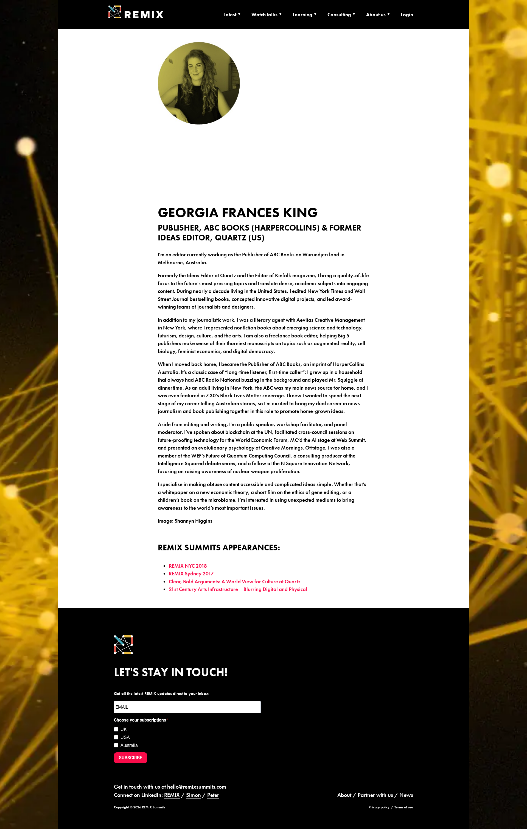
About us (376, 14)
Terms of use (403, 807)
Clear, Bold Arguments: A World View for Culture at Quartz (235, 581)
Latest (229, 14)
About (344, 794)
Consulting (339, 14)
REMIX (172, 794)
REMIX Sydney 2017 (191, 573)
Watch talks (264, 14)
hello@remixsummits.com (196, 786)
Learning (302, 14)
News (406, 794)
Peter (213, 794)
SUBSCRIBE (130, 757)
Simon (193, 794)
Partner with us (375, 794)
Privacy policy (379, 807)
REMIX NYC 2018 (188, 565)
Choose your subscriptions (140, 720)
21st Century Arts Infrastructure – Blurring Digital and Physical (238, 589)
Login (407, 14)
